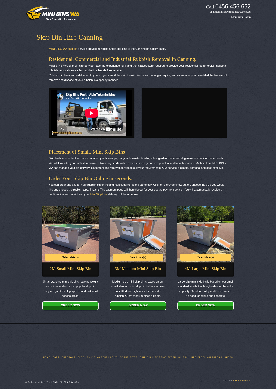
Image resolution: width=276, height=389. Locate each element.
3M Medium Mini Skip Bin (138, 268)
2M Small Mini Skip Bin (70, 268)
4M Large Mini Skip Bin (205, 268)
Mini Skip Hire (98, 194)
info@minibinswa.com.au (235, 11)
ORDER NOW (70, 305)
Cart (56, 357)
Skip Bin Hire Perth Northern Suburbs (205, 357)
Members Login (241, 16)
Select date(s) (70, 257)
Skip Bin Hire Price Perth (158, 357)
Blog (81, 357)
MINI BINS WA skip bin (63, 48)
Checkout (68, 357)
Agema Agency (242, 380)
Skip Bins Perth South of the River (112, 357)
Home (46, 357)
